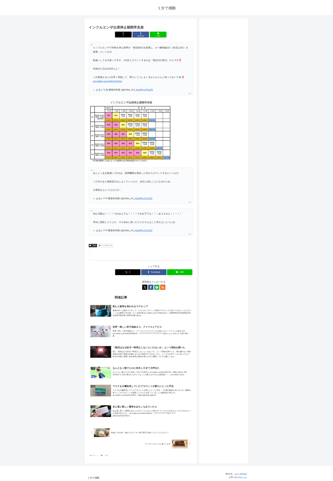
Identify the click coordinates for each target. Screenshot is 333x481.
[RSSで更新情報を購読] (162, 287)
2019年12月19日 (144, 89)
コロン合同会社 (240, 474)
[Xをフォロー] (144, 287)
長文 (94, 245)
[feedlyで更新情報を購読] (156, 287)
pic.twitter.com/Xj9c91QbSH (107, 81)
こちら (244, 477)
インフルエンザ (106, 245)
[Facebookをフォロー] (150, 287)
